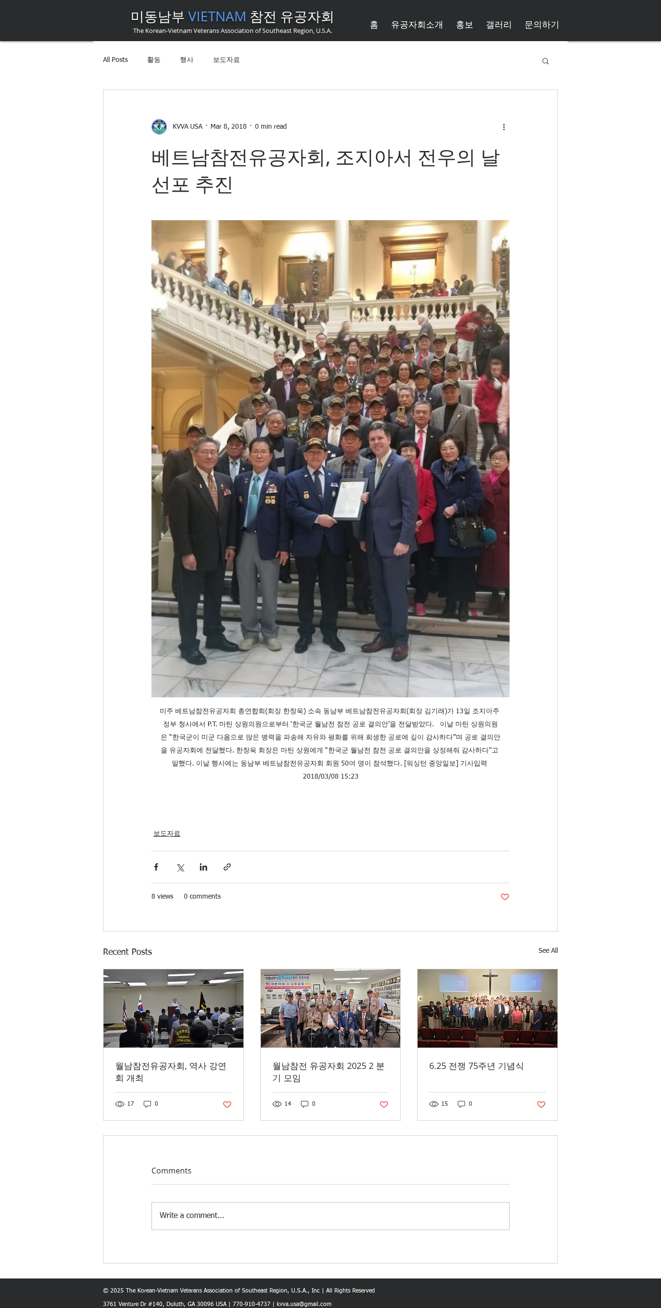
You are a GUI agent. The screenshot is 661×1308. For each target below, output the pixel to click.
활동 (154, 60)
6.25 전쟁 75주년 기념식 (476, 1065)
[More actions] (504, 127)
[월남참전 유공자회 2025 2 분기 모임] (331, 1008)
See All (548, 950)
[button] (545, 60)
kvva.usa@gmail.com (304, 1305)
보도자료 (226, 60)
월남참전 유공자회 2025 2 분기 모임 (328, 1071)
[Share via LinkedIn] (203, 867)
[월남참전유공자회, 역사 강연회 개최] (173, 1008)
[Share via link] (227, 867)
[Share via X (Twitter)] (179, 867)
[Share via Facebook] (156, 867)
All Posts (115, 60)
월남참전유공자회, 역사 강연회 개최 (170, 1071)
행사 (187, 60)
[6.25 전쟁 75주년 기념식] (487, 1008)
